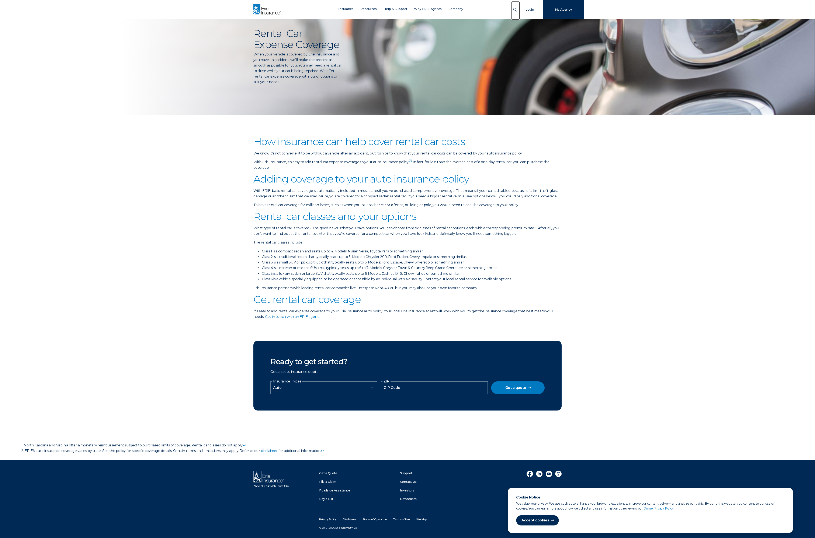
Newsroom (408, 499)
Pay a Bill (326, 499)
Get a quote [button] (515, 388)
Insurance (346, 9)
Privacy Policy (328, 519)
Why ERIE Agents (428, 9)
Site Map (421, 519)
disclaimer (269, 451)
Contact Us (408, 482)
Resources (368, 9)
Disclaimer (349, 519)
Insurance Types (287, 381)
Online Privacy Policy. (659, 508)
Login (530, 9)
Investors (407, 490)
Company (455, 9)
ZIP (386, 381)
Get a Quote (328, 473)
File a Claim (327, 482)
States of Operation (375, 519)
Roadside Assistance (334, 490)
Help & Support (395, 9)
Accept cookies (535, 520)
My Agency (563, 9)
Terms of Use (401, 519)
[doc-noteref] (410, 162)
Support (406, 473)
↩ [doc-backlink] (244, 445)
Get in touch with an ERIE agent (292, 317)
